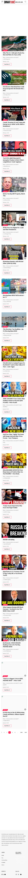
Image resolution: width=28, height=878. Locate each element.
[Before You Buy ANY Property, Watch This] (14, 184)
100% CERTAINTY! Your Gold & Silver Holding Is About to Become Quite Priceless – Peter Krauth (14, 400)
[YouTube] (21, 874)
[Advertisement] (14, 18)
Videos (5, 50)
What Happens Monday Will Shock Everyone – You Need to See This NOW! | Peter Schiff (13, 609)
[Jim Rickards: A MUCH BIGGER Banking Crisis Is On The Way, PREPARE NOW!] (14, 633)
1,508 (21, 732)
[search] (25, 1)
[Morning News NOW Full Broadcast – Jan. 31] (14, 286)
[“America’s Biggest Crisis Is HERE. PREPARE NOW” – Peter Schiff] (14, 669)
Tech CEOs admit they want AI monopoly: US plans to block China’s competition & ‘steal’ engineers (13, 160)
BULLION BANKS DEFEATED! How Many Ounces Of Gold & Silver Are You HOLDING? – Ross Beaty (13, 472)
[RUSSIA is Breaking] (14, 530)
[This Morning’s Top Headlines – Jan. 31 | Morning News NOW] (14, 319)
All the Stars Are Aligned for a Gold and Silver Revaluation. (13, 228)
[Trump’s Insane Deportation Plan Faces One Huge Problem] (14, 496)
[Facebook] (16, 874)
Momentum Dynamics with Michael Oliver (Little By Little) (13, 262)
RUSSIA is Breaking (8, 539)
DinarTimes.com (20, 862)
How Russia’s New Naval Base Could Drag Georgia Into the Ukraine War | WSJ (13, 88)
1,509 (26, 732)
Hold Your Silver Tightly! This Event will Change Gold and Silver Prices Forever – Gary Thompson (13, 436)
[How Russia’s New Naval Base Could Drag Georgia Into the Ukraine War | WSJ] (14, 77)
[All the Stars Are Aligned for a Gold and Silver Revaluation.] (14, 218)
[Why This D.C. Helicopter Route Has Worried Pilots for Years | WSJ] (14, 43)
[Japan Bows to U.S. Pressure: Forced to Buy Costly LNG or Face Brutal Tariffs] (14, 562)
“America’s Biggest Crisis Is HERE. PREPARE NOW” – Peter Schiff (13, 679)
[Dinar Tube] (13, 1)
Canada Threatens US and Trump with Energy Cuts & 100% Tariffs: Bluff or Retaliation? (14, 124)
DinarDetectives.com (21, 860)
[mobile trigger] (3, 1)
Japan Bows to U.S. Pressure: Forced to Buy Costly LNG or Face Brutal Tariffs (13, 573)
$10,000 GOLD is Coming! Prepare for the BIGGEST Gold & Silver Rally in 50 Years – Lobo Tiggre (14, 365)
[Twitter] (18, 874)
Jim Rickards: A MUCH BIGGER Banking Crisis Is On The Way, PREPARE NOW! (12, 645)
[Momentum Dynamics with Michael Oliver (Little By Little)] (14, 252)
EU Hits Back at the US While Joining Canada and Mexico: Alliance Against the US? (13, 714)
